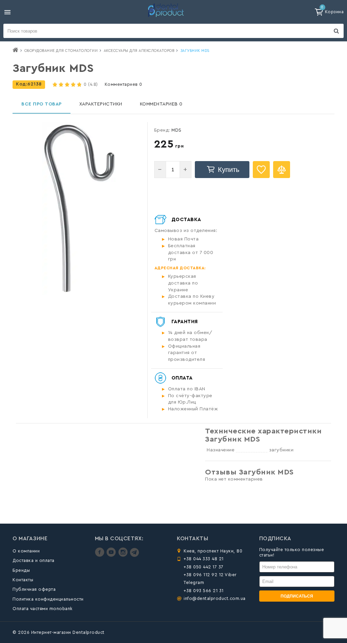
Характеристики (100, 104)
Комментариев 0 (123, 84)
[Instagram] (123, 555)
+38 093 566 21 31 (204, 590)
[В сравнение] (281, 169)
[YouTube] (112, 555)
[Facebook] (100, 555)
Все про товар (41, 104)
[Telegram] (134, 555)
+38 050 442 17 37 (204, 567)
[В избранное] (261, 169)
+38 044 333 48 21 (204, 559)
